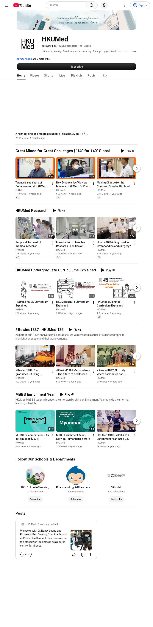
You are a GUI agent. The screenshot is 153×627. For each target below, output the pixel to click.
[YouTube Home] (21, 5)
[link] (56, 540)
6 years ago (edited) (48, 524)
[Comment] (83, 554)
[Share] (74, 554)
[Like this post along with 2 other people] (22, 555)
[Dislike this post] (30, 555)
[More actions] (53, 183)
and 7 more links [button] (41, 59)
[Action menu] (90, 554)
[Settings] (125, 5)
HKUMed (19, 190)
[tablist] (76, 75)
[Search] (92, 5)
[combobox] (67, 5)
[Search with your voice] (104, 5)
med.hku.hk (25, 59)
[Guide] (6, 5)
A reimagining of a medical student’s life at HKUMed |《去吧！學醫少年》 (52, 133)
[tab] (21, 75)
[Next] (136, 168)
